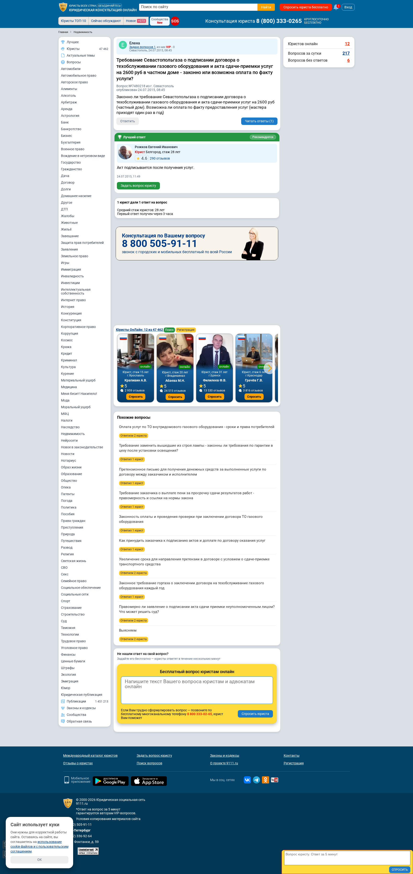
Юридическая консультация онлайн (103, 10)
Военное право (72, 149)
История (67, 307)
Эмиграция (69, 681)
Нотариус (68, 460)
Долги (66, 189)
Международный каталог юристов (90, 755)
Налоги (66, 420)
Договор (68, 182)
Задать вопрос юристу (138, 186)
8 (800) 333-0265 (279, 21)
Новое (135, 21)
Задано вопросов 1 (142, 47)
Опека (66, 487)
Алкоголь (68, 95)
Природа (68, 534)
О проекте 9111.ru (224, 763)
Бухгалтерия (71, 142)
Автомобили (71, 69)
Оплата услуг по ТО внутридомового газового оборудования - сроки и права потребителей (196, 427)
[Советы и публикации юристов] (63, 7)
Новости (67, 454)
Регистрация (186, 330)
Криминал (69, 360)
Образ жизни (71, 467)
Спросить (136, 396)
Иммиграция (71, 269)
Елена (134, 43)
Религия (67, 554)
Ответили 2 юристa (133, 435)
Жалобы (67, 216)
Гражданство (71, 169)
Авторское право (74, 82)
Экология (68, 674)
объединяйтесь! (109, 5)
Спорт (65, 601)
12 (347, 44)
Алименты (69, 89)
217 (346, 53)
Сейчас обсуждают (106, 21)
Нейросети (69, 440)
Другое (66, 202)
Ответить (127, 121)
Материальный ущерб (78, 380)
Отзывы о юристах (78, 763)
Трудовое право (73, 641)
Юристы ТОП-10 (73, 21)
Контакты (291, 755)
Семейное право (74, 581)
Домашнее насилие (76, 196)
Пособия (68, 514)
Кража (66, 347)
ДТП (64, 209)
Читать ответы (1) (259, 121)
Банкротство (71, 129)
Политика (68, 507)
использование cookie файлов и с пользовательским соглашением (39, 846)
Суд (64, 621)
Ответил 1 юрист (131, 459)
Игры (65, 263)
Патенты (68, 494)
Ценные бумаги (73, 661)
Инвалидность (72, 276)
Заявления (69, 249)
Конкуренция (71, 313)
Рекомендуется (262, 137)
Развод (66, 547)
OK (39, 860)
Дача (65, 176)
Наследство (70, 427)
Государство (71, 162)
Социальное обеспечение (81, 588)
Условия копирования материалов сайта (108, 819)
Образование (71, 474)
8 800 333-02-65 (199, 714)
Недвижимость (73, 434)
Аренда (66, 109)
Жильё (66, 229)
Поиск (169, 330)
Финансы (68, 654)
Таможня (68, 628)
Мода (65, 400)
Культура (68, 367)
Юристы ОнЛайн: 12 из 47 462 (140, 330)
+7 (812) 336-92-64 (77, 836)
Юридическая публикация (81, 695)
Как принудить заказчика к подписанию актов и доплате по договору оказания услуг (192, 540)
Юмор (65, 688)
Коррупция (69, 333)
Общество (69, 481)
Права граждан (73, 521)
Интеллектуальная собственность (76, 291)
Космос (67, 340)
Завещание (70, 236)
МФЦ (65, 414)
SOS (175, 21)
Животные (69, 223)
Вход (348, 7)
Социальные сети (74, 594)
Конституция (71, 320)
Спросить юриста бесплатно (305, 7)
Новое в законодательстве (82, 447)
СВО (64, 567)
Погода (66, 501)
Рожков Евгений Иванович (156, 147)
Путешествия (71, 541)
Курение (67, 373)
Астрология (70, 116)
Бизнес (66, 136)
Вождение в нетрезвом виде (83, 156)
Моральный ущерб (76, 407)
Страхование (71, 608)
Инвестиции (70, 283)
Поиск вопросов (149, 763)
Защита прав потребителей (82, 243)
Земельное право (74, 256)
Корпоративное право (78, 327)
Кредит (66, 353)
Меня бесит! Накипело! (79, 394)
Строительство (73, 614)
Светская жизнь (73, 561)
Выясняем (127, 630)
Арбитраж (69, 102)
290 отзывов (155, 158)
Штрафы (68, 668)
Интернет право (73, 300)
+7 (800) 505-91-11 (77, 824)
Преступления (72, 527)
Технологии (70, 634)
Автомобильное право (78, 75)
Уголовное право (74, 648)
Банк (65, 122)
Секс (64, 574)
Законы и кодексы (224, 755)
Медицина (69, 387)
